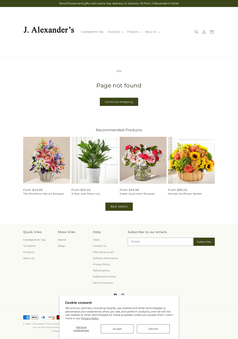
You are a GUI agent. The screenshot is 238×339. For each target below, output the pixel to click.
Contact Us (99, 246)
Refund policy (101, 270)
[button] (115, 31)
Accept (117, 328)
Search (62, 239)
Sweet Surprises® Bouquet (137, 193)
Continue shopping (119, 101)
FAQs (96, 239)
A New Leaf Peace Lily (85, 193)
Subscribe (204, 241)
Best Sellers (119, 206)
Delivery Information (105, 258)
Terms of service (103, 282)
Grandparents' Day (34, 239)
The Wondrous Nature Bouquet (43, 193)
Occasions (29, 246)
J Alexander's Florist (42, 324)
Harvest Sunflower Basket (185, 193)
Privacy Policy (90, 318)
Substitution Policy (104, 276)
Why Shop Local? (103, 252)
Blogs (61, 246)
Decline (153, 328)
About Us (28, 258)
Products (28, 252)
